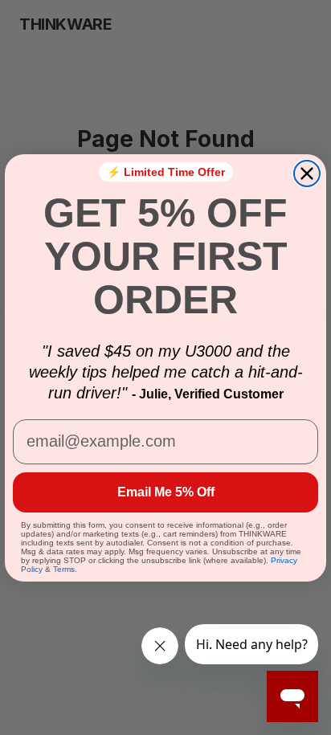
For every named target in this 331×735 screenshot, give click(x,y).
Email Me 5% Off (166, 492)
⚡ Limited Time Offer (166, 171)
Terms (64, 569)
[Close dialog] (307, 173)
